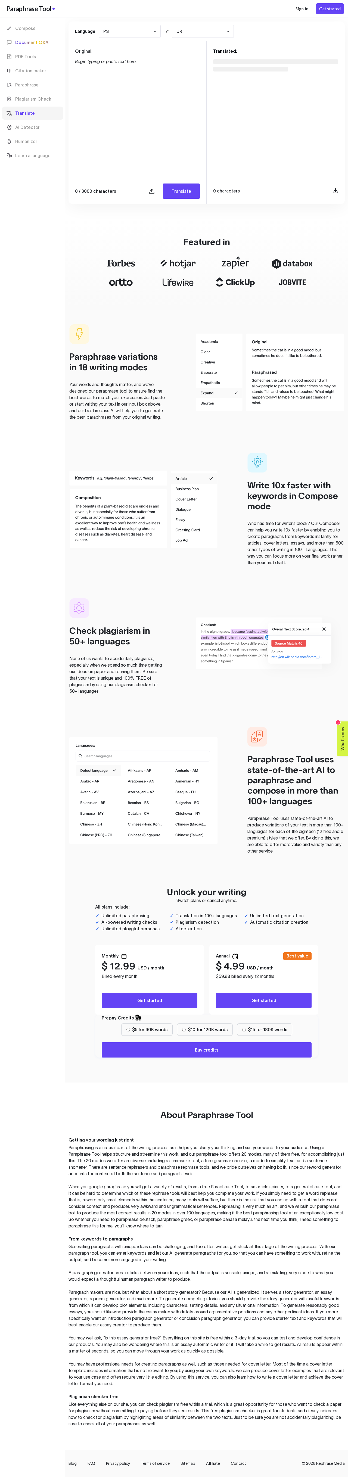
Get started (149, 1000)
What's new (341, 735)
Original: (83, 51)
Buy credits (206, 1049)
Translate (181, 191)
